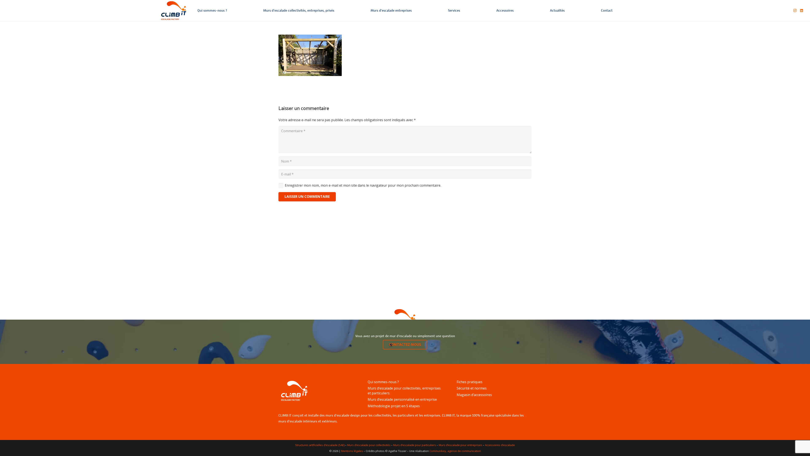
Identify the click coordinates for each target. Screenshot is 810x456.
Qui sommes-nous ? (383, 382)
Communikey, (438, 451)
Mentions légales (352, 451)
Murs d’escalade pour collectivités (368, 445)
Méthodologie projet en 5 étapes (394, 406)
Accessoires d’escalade (500, 445)
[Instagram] (794, 10)
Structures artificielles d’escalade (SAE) (319, 445)
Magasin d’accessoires (474, 394)
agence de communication (464, 451)
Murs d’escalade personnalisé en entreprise (402, 399)
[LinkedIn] (801, 10)
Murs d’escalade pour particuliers (414, 445)
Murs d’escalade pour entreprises (460, 445)
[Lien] (173, 10)
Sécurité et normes (472, 388)
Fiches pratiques (469, 382)
